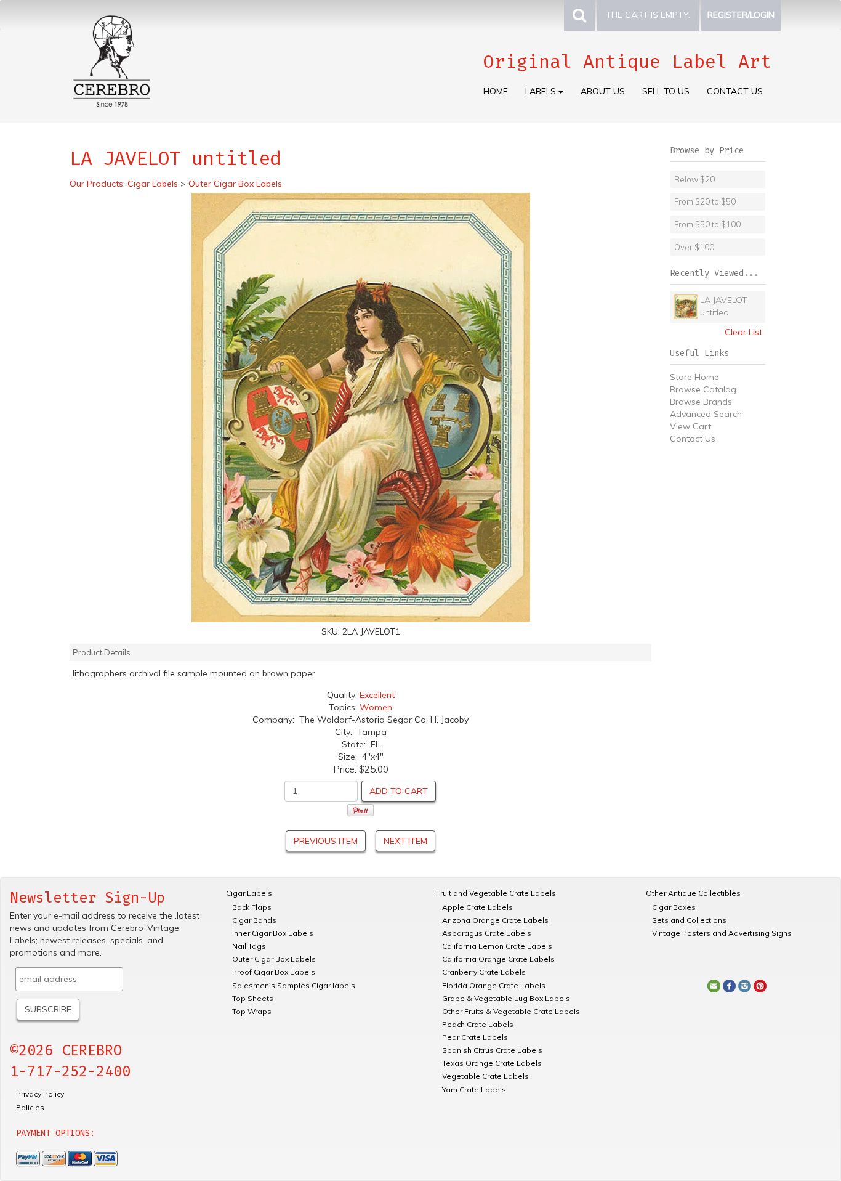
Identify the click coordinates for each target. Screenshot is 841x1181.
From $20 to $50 (705, 201)
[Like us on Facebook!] (729, 985)
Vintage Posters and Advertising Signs (722, 933)
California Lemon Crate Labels (497, 946)
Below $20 (694, 179)
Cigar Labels (249, 893)
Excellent (377, 694)
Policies (30, 1107)
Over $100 (694, 247)
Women (376, 707)
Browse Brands (701, 401)
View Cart (690, 426)
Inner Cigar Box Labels (272, 933)
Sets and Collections (689, 920)
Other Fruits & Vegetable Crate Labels (511, 1011)
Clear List (743, 332)
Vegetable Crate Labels (485, 1076)
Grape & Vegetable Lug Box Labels (506, 998)
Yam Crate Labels (474, 1089)
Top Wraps (252, 1011)
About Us (603, 91)
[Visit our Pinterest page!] (760, 985)
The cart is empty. (648, 14)
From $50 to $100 (707, 224)
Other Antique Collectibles (693, 893)
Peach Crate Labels (477, 1024)
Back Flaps (252, 907)
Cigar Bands (254, 920)
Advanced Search (706, 414)
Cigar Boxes (674, 907)
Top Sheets (252, 998)
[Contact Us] (713, 985)
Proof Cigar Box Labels (273, 971)
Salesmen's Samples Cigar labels (293, 985)
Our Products (96, 183)
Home (495, 91)
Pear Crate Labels (475, 1037)
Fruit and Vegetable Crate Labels (496, 893)
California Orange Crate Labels (498, 959)
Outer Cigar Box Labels (274, 959)
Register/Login (741, 14)
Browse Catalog (703, 389)
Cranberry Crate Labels (484, 971)
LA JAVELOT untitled (723, 306)
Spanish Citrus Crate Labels (492, 1050)
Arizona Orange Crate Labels (495, 920)
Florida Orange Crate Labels (493, 985)
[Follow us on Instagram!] (744, 985)
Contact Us (735, 91)
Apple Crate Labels (477, 907)
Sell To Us (666, 91)
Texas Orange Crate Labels (492, 1063)
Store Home (694, 377)
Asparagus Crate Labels (486, 933)
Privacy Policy (40, 1093)
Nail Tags (249, 946)
